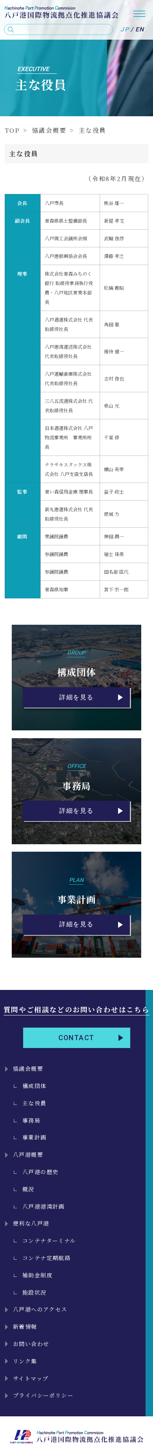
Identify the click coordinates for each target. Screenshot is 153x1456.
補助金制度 (37, 1275)
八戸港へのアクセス (40, 1309)
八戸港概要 (28, 1154)
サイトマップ (30, 1378)
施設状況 (34, 1292)
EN (139, 29)
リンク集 (25, 1361)
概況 (28, 1189)
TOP (12, 130)
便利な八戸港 (31, 1223)
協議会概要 (49, 130)
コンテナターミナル (49, 1240)
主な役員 (34, 1103)
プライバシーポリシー (43, 1395)
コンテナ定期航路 (46, 1258)
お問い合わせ (31, 1344)
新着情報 (25, 1326)
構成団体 (34, 1086)
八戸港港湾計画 (43, 1206)
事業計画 (34, 1137)
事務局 (31, 1120)
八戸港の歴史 (40, 1172)
